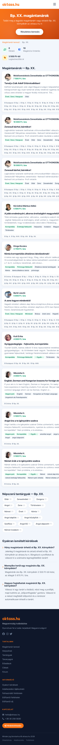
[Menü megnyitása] (54, 4)
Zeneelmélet (24, 499)
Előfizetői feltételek (11, 697)
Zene (21, 505)
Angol (8, 505)
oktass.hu (10, 4)
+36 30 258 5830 (13, 719)
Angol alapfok (11, 517)
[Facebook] (3, 634)
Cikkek (5, 667)
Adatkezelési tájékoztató (13, 689)
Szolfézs (9, 524)
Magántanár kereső (11, 42)
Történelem (37, 505)
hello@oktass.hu (12, 714)
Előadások (6, 663)
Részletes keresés (30, 32)
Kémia (35, 511)
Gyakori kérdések (10, 685)
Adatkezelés (19, 740)
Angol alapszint (44, 524)
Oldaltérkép (7, 740)
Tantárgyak (7, 655)
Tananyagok (7, 659)
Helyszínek (7, 651)
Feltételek (30, 740)
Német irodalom (12, 530)
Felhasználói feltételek (12, 693)
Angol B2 (25, 524)
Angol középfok (32, 517)
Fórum (5, 672)
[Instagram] (7, 634)
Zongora (41, 499)
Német (8, 511)
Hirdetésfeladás (13, 725)
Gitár (8, 499)
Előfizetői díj (7, 701)
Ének (22, 511)
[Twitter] (11, 634)
